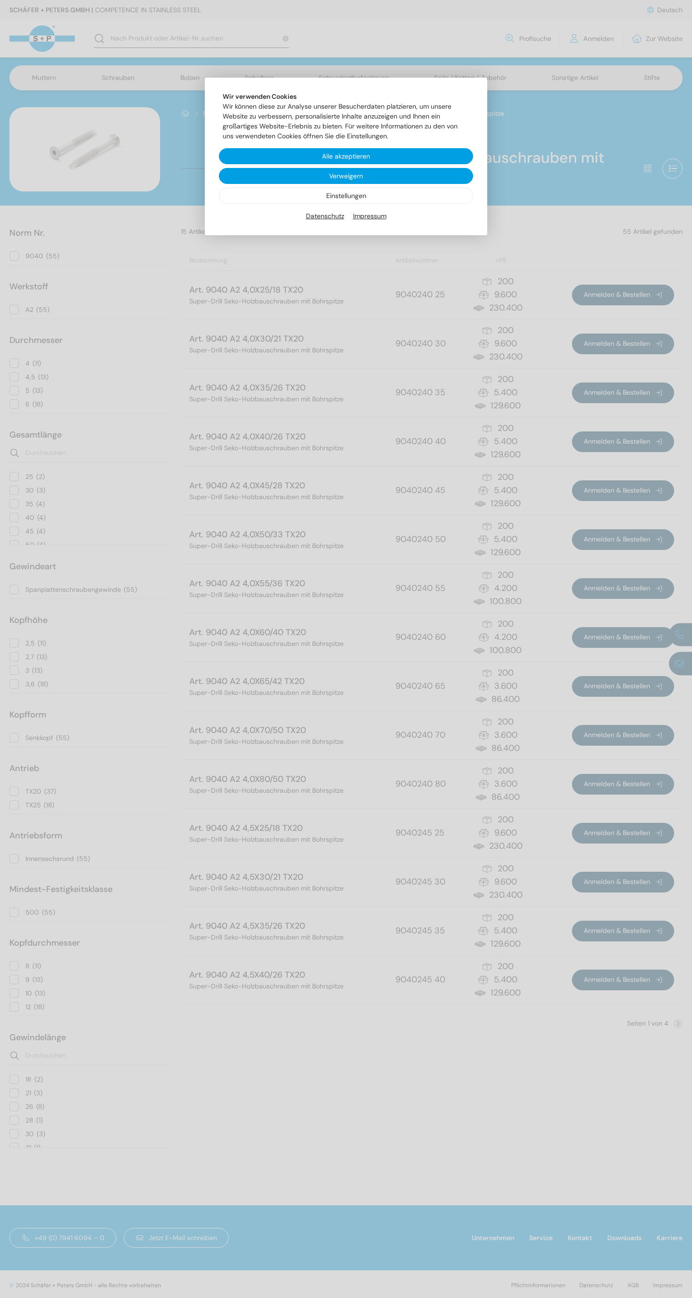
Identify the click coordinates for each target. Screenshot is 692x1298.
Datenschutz (325, 216)
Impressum (369, 216)
